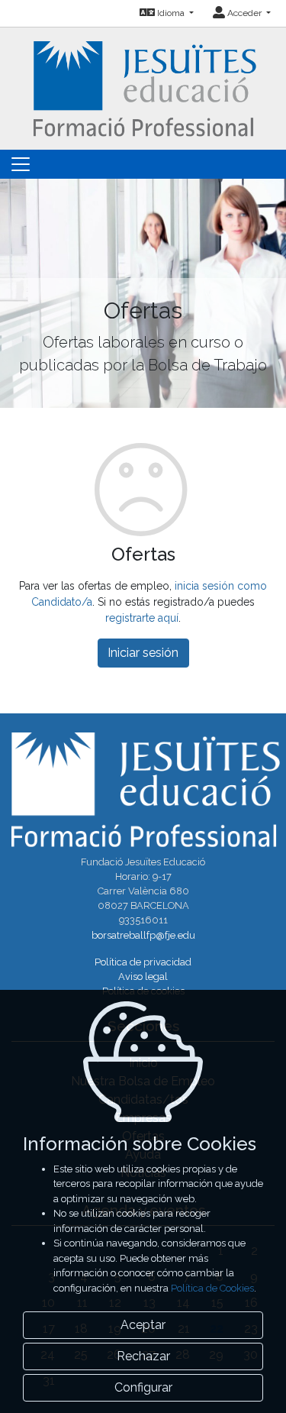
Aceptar (143, 1325)
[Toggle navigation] (20, 164)
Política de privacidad (143, 962)
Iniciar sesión (143, 652)
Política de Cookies (212, 1288)
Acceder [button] (244, 13)
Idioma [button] (171, 13)
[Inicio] (143, 87)
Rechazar (143, 1356)
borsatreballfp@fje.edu (143, 935)
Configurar (143, 1387)
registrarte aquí (141, 618)
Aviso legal (143, 976)
